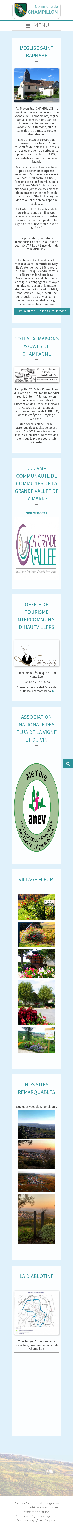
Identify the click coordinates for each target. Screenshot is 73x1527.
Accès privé (48, 1520)
